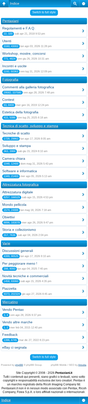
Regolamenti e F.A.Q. (18, 28)
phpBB (19, 365)
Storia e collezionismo (19, 230)
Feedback (10, 335)
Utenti (6, 41)
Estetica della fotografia (20, 112)
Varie (6, 243)
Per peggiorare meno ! (19, 263)
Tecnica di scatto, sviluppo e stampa (30, 126)
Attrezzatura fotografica (20, 184)
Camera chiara (13, 158)
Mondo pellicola (14, 205)
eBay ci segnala (14, 347)
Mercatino (10, 302)
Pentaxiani (10, 21)
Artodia (82, 365)
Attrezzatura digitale (17, 192)
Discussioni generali (17, 251)
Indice (14, 3)
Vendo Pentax (13, 310)
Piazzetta (9, 288)
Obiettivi (8, 217)
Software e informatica (19, 171)
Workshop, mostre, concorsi (23, 53)
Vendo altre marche (17, 322)
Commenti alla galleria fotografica (28, 87)
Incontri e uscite (14, 66)
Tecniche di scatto (16, 133)
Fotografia (10, 79)
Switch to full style (44, 12)
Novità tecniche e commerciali (25, 276)
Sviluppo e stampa (16, 146)
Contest (8, 100)
